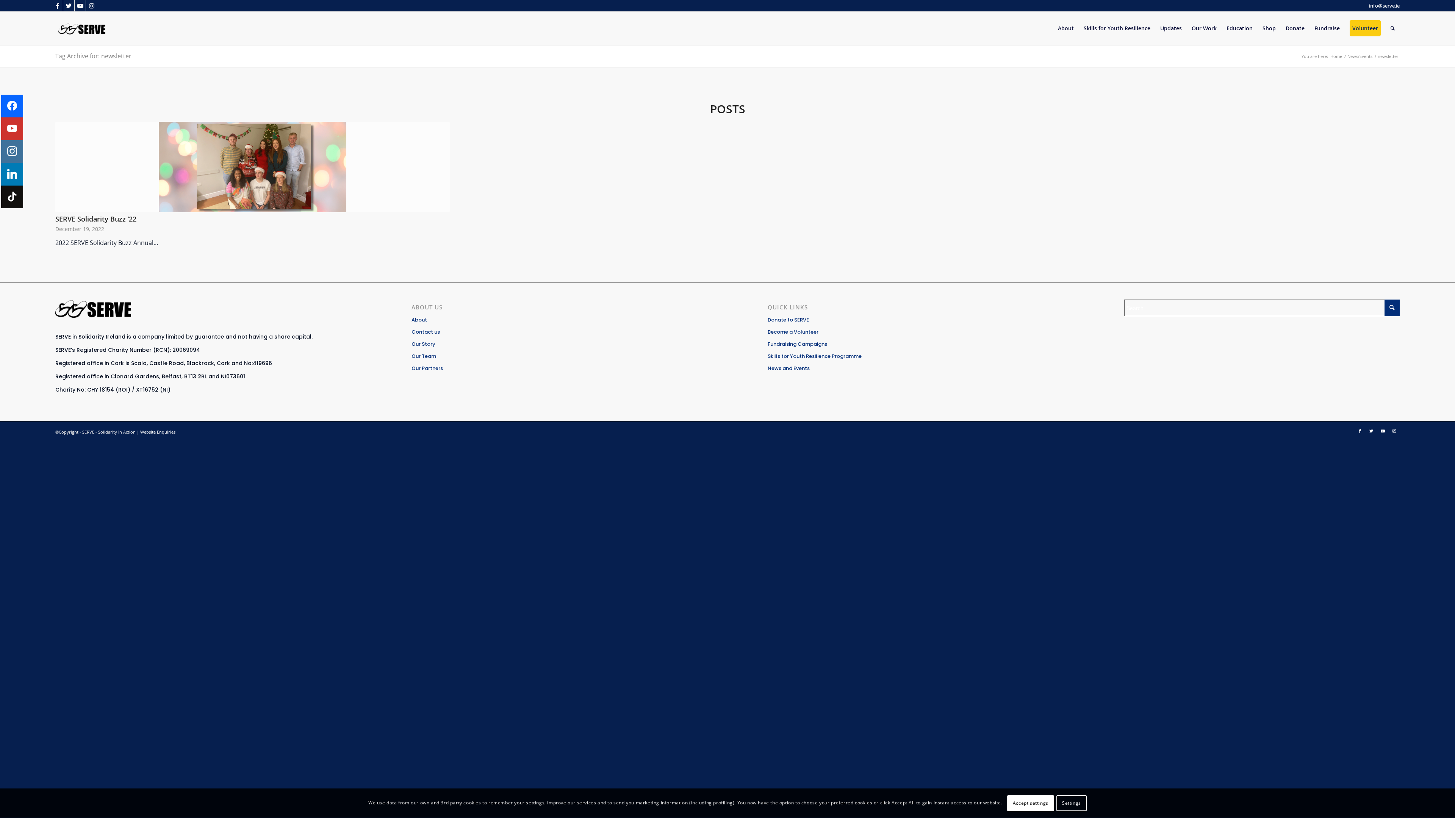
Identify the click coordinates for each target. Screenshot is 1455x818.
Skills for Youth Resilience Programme (815, 356)
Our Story (423, 344)
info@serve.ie (1384, 5)
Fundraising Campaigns (797, 344)
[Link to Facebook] (57, 5)
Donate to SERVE (788, 319)
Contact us (425, 332)
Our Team (423, 356)
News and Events (789, 368)
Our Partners (427, 368)
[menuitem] (1066, 28)
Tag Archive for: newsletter (93, 56)
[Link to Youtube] (80, 5)
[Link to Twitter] (68, 5)
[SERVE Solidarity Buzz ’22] (252, 167)
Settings (1071, 803)
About (419, 319)
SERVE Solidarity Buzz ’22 (95, 218)
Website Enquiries (157, 432)
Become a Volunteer (793, 332)
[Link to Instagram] (91, 5)
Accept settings (1030, 803)
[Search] (1393, 28)
